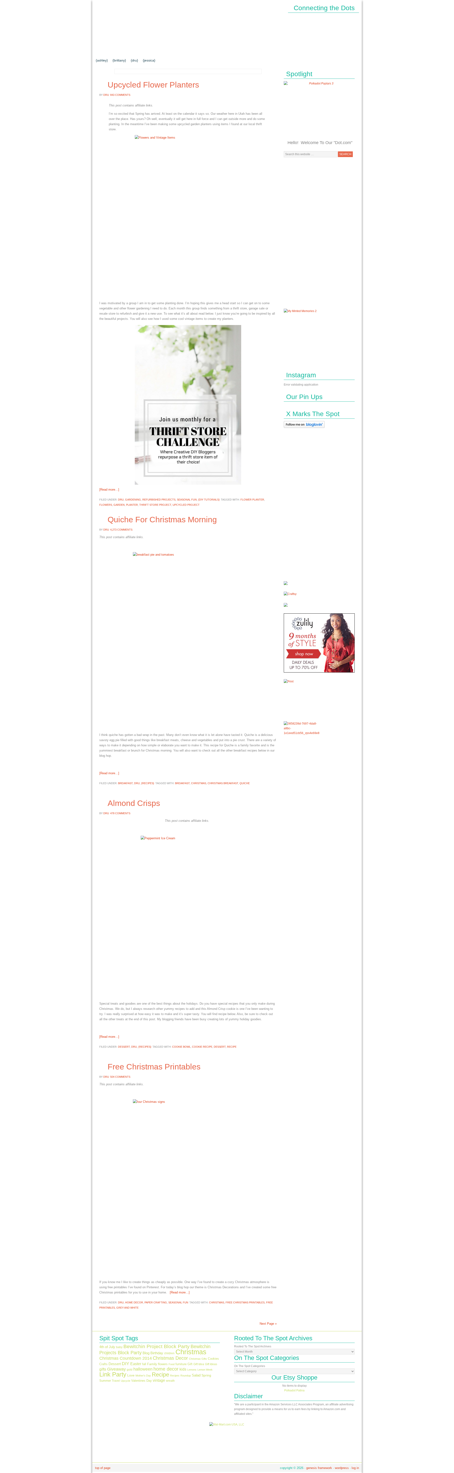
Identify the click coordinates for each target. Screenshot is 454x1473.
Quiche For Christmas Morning (162, 519)
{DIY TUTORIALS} (161, 51)
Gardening (133, 499)
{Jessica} (149, 60)
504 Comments (120, 1076)
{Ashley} (102, 60)
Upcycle (125, 1380)
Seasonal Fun (187, 499)
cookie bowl (181, 1046)
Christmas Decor (170, 1358)
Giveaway (116, 1369)
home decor (166, 1369)
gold (129, 1369)
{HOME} (106, 51)
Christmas (198, 783)
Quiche (245, 783)
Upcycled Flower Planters (153, 84)
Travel (116, 1380)
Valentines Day (141, 1380)
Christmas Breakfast (223, 783)
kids (182, 1369)
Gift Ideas (211, 1364)
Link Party (112, 1374)
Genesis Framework (319, 1468)
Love (131, 1375)
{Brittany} (119, 60)
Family (152, 1364)
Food (172, 1364)
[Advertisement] (319, 233)
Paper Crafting (155, 1302)
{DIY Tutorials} (209, 499)
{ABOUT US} (128, 51)
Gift (190, 1364)
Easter (135, 1364)
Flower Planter (252, 499)
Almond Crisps (134, 803)
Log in (355, 1468)
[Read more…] (109, 489)
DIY (125, 1363)
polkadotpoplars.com (139, 23)
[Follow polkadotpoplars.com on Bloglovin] (304, 429)
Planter (132, 504)
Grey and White (127, 1307)
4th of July (107, 1347)
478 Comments (120, 813)
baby (119, 1347)
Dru (106, 94)
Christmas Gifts (198, 1358)
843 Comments (120, 94)
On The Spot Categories (249, 1366)
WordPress (342, 1468)
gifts (102, 1369)
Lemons (191, 1369)
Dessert (124, 1046)
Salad (196, 1375)
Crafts (103, 1364)
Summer (105, 1380)
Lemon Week (205, 1369)
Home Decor (134, 1302)
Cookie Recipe (202, 1046)
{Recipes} (147, 783)
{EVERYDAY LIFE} (199, 51)
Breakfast (125, 783)
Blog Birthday (153, 1353)
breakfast (182, 783)
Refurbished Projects (158, 499)
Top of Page (102, 1468)
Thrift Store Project (155, 504)
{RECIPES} (281, 51)
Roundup (185, 1375)
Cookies (213, 1358)
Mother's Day (143, 1375)
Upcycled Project (186, 504)
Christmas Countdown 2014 (125, 1358)
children (169, 1353)
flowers (105, 504)
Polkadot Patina (294, 1390)
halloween (143, 1369)
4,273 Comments (121, 529)
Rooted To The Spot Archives (252, 1346)
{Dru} (134, 60)
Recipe (231, 1046)
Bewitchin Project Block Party (156, 1346)
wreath (170, 1380)
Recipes (174, 1375)
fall (144, 1364)
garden (119, 504)
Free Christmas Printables (154, 1066)
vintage (159, 1380)
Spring (206, 1375)
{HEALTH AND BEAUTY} (243, 51)
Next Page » (268, 1323)
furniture (181, 1364)
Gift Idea (198, 1364)
